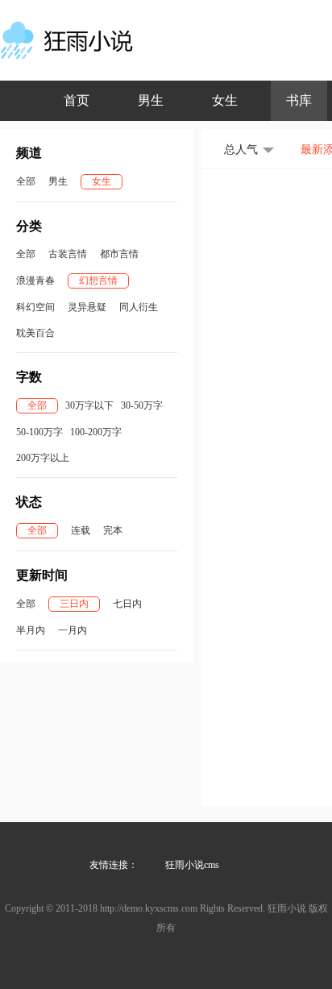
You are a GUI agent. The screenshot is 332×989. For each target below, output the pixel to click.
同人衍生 (138, 307)
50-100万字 (39, 432)
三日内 (74, 603)
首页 (76, 100)
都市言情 (119, 254)
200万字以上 (42, 457)
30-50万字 (142, 405)
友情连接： (113, 865)
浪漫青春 (35, 280)
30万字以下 (89, 405)
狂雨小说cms (192, 865)
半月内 (30, 630)
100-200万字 (96, 432)
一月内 (72, 630)
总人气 (241, 149)
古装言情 (67, 254)
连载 (80, 530)
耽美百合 (35, 333)
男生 (151, 100)
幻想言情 (98, 280)
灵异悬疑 (87, 307)
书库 (299, 100)
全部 (25, 181)
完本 (112, 530)
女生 (225, 100)
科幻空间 (35, 307)
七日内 (127, 603)
